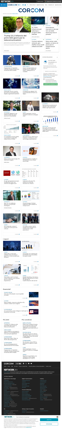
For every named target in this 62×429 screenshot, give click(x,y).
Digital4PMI (24, 384)
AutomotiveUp (43, 381)
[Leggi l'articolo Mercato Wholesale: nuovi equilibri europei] (21, 295)
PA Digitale (8, 412)
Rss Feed (16, 366)
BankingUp (42, 383)
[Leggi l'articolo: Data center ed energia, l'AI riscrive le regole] (12, 156)
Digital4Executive (26, 383)
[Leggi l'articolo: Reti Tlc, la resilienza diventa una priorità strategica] (12, 201)
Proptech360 (43, 391)
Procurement (29, 398)
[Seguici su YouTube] (31, 363)
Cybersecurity (9, 402)
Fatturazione (11, 391)
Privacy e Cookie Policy (23, 366)
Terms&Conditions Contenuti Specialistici (36, 366)
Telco (46, 4)
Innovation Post (43, 387)
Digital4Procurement (26, 395)
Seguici (17, 363)
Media (43, 390)
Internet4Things (7, 397)
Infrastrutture (11, 395)
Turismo (46, 399)
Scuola (46, 395)
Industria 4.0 (51, 4)
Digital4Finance (25, 391)
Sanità (45, 394)
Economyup (24, 410)
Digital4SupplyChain (26, 397)
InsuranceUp (42, 388)
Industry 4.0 (11, 394)
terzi (56, 81)
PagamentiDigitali (8, 398)
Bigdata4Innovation (8, 381)
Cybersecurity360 (8, 386)
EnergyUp (42, 384)
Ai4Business (6, 380)
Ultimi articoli (33, 4)
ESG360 (5, 390)
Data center (9, 401)
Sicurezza (10, 403)
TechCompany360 (25, 386)
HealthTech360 (43, 386)
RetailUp (42, 392)
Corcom (24, 381)
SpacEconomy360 (43, 397)
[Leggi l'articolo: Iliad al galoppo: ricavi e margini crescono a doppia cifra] (30, 112)
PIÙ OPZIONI (49, 424)
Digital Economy (40, 4)
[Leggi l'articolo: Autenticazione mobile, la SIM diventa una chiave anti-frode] (30, 156)
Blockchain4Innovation (9, 383)
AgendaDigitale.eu (26, 380)
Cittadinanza (11, 410)
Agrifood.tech (43, 380)
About (5, 366)
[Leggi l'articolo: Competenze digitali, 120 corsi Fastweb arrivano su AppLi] (30, 89)
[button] (3, 5)
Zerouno (24, 387)
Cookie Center (48, 366)
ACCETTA (49, 420)
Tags (12, 366)
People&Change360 (26, 399)
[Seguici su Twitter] (26, 363)
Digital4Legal (25, 392)
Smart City (10, 405)
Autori (9, 366)
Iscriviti (50, 84)
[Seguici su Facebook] (28, 363)
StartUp (28, 412)
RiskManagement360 (8, 399)
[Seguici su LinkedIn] (23, 363)
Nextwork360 (7, 371)
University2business (44, 410)
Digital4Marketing (26, 394)
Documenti (10, 387)
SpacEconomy (58, 4)
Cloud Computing (10, 384)
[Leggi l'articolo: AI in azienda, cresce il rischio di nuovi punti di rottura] (12, 224)
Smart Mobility (10, 406)
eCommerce (11, 388)
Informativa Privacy (47, 76)
